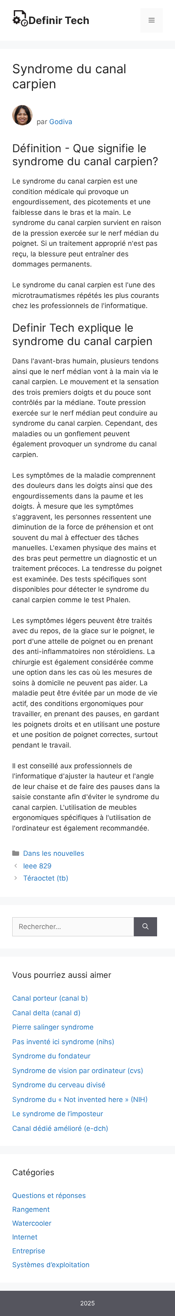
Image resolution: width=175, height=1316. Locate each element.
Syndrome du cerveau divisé (58, 1085)
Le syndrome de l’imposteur (57, 1114)
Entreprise (28, 1251)
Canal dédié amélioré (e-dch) (60, 1128)
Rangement (31, 1209)
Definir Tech (59, 20)
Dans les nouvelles (53, 853)
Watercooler (31, 1223)
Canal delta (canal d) (46, 1013)
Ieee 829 (37, 866)
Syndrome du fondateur (51, 1056)
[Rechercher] (145, 927)
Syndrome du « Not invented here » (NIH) (80, 1099)
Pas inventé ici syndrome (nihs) (63, 1042)
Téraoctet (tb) (45, 878)
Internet (24, 1237)
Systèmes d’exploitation (51, 1265)
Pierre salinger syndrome (53, 1027)
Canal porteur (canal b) (50, 998)
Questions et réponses (49, 1195)
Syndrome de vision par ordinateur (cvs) (77, 1071)
